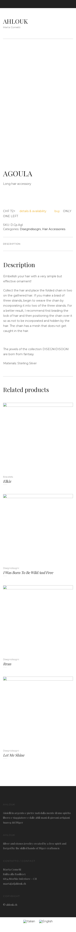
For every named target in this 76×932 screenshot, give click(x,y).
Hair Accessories (53, 229)
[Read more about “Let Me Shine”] (31, 712)
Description (11, 243)
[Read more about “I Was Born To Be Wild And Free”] (31, 530)
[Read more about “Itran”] (31, 621)
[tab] (11, 244)
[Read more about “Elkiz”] (31, 439)
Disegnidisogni (30, 229)
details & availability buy (39, 211)
